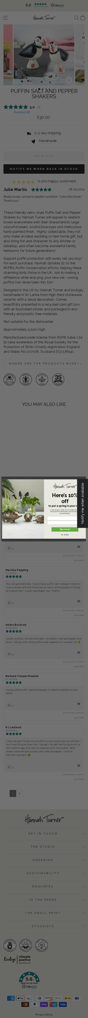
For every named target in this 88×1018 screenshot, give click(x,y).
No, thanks (65, 534)
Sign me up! (65, 529)
